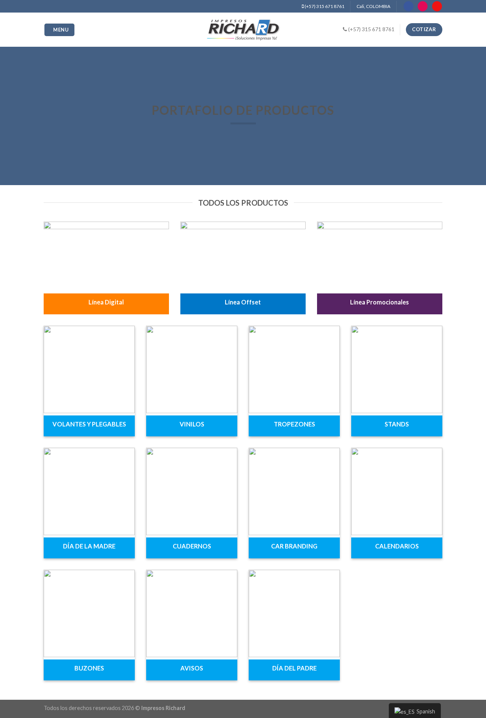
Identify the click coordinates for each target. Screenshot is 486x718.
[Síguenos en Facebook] (408, 6)
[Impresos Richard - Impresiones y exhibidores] (243, 29)
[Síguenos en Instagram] (423, 6)
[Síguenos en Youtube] (437, 6)
